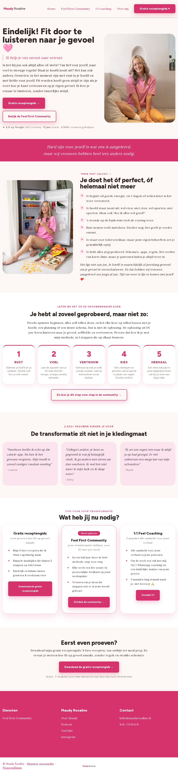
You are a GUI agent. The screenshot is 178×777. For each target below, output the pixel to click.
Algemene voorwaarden (40, 764)
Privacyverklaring (12, 768)
